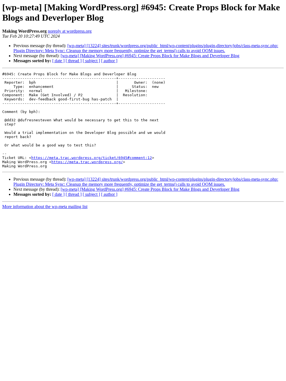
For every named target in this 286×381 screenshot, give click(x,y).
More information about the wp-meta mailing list (44, 206)
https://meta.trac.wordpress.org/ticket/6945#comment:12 (91, 158)
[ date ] (58, 60)
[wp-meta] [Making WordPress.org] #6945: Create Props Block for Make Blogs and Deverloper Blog (150, 55)
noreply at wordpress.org (70, 31)
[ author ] (109, 60)
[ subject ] (91, 60)
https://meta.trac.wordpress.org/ (87, 162)
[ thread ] (74, 60)
